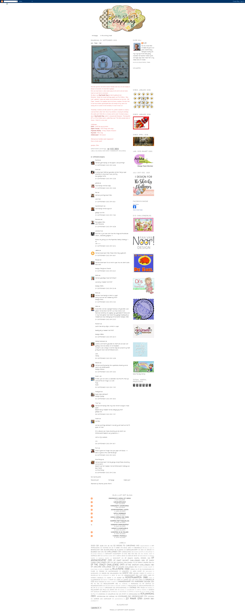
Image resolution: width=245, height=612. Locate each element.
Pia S (96, 448)
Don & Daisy (121, 556)
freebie (101, 571)
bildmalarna (109, 550)
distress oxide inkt (109, 556)
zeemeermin (119, 599)
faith (101, 569)
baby (118, 548)
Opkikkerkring (121, 588)
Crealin (97, 419)
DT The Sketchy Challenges (138, 565)
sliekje (96, 592)
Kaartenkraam (99, 206)
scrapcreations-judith (119, 510)
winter (96, 599)
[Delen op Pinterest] (118, 149)
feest (107, 569)
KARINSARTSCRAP (120, 502)
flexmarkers (147, 569)
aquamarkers (144, 546)
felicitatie (118, 569)
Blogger (132, 610)
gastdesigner (113, 571)
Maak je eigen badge (138, 209)
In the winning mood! (106, 36)
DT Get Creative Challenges (121, 563)
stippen (131, 592)
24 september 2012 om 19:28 (105, 227)
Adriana (97, 363)
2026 (101, 546)
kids (150, 578)
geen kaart (137, 571)
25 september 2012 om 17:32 (105, 387)
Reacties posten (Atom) (105, 484)
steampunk (123, 592)
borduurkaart (132, 550)
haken (104, 573)
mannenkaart (114, 151)
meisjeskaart (109, 584)
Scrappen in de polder (119, 532)
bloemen (120, 550)
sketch (151, 590)
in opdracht (105, 575)
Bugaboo (94, 552)
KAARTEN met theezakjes (119, 521)
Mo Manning (123, 584)
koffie (105, 580)
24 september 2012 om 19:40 (105, 246)
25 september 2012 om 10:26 (105, 358)
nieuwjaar (132, 586)
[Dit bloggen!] (112, 149)
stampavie (114, 592)
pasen (143, 588)
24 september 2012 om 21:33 (105, 302)
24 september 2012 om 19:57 (105, 256)
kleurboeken (95, 580)
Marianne (97, 219)
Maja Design (99, 582)
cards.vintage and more (120, 517)
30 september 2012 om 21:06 (105, 473)
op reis (100, 588)
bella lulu (148, 548)
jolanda (97, 183)
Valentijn (112, 594)
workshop (107, 599)
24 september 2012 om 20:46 (105, 288)
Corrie (96, 170)
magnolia (150, 580)
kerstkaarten (133, 577)
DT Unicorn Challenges (125, 567)
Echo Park (94, 569)
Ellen (145, 43)
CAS (102, 552)
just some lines (145, 575)
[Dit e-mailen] (111, 149)
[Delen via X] (114, 149)
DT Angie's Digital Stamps (135, 558)
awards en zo (108, 548)
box (142, 550)
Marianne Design (142, 582)
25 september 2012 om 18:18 (105, 399)
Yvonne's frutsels (120, 536)
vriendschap (137, 596)
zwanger (94, 601)
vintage (111, 596)
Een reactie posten (96, 477)
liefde (125, 580)
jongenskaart (129, 575)
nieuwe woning (121, 586)
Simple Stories (141, 590)
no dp (93, 588)
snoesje (105, 592)
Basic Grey (127, 548)
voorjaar (122, 596)
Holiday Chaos (138, 573)
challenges (112, 552)
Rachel (97, 160)
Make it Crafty (111, 582)
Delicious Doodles (97, 554)
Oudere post (127, 480)
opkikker (108, 588)
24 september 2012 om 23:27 (105, 319)
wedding (151, 596)
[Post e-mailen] (108, 149)
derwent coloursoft (113, 554)
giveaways (94, 573)
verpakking (101, 596)
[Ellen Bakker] (134, 208)
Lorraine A (98, 231)
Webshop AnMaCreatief (120, 525)
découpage (149, 552)
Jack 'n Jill (116, 575)
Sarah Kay (113, 590)
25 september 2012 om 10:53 (105, 372)
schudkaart (130, 590)
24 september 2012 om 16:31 (105, 202)
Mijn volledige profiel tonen (141, 62)
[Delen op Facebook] (116, 149)
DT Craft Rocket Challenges (127, 560)
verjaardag (122, 151)
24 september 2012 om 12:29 (105, 179)
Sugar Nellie (139, 592)
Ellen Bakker (136, 204)
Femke (132, 569)
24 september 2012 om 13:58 (105, 188)
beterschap (95, 550)
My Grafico (147, 584)
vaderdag (101, 594)
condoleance (126, 552)
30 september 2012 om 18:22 (105, 455)
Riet (96, 192)
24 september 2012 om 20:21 (105, 271)
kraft (111, 580)
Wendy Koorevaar (100, 341)
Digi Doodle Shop (100, 151)
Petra (96, 293)
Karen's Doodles (97, 578)
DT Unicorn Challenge (101, 567)
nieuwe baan (110, 586)
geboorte (125, 571)
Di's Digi (127, 554)
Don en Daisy (132, 556)
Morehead (134, 584)
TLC (94, 594)
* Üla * (97, 403)
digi (136, 554)
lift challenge (137, 580)
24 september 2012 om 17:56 (105, 215)
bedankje (138, 548)
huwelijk (94, 575)
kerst (119, 578)
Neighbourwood (96, 586)
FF (138, 569)
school (122, 590)
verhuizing (133, 594)
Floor (93, 571)
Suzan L (97, 376)
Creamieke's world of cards (120, 498)
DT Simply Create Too (143, 563)
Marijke (97, 260)
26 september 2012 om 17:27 (105, 414)
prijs (105, 590)
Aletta (96, 275)
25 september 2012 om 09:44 (105, 337)
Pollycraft (95, 590)
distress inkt (95, 556)
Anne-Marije (98, 459)
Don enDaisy (144, 556)
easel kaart (148, 567)
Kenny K (110, 578)
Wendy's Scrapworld (119, 528)
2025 (93, 546)
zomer (147, 599)
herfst (108, 151)
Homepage (95, 36)
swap (147, 592)
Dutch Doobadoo (120, 513)
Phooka (150, 588)
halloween (114, 573)
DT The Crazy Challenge (105, 564)
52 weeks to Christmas (124, 546)
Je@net (97, 250)
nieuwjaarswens (145, 586)
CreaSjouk (98, 392)
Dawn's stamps (139, 552)
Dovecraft (116, 558)
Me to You (95, 584)
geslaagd (149, 571)
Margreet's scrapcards (120, 506)
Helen (96, 306)
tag (153, 592)
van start (122, 594)
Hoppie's (149, 573)
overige (132, 588)
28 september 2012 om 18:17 (105, 444)
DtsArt (140, 567)
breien (149, 550)
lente (118, 580)
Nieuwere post (95, 480)
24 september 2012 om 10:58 (105, 165)
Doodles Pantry (104, 558)
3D (109, 546)
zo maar (131, 598)
